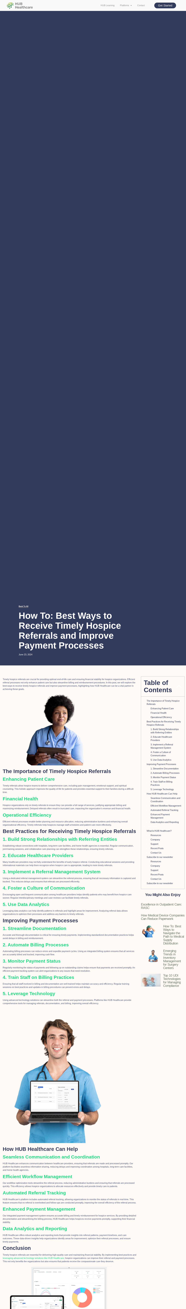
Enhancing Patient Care (162, 708)
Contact (141, 5)
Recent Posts (157, 848)
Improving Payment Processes (161, 764)
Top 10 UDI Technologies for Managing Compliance (172, 980)
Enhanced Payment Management (160, 816)
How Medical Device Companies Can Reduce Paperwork (163, 917)
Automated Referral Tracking (164, 810)
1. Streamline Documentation (165, 768)
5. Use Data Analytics (161, 760)
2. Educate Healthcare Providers (161, 738)
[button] (179, 686)
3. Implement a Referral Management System (162, 746)
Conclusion (152, 826)
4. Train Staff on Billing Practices (161, 783)
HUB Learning (108, 5)
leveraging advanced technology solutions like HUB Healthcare (33, 1258)
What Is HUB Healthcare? (159, 831)
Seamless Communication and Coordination (165, 800)
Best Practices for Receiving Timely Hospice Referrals (164, 723)
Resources (156, 835)
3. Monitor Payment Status (163, 777)
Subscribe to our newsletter (160, 857)
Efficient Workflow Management (166, 806)
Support (154, 844)
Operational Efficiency (161, 717)
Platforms (124, 5)
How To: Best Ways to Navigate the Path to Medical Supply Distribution (173, 934)
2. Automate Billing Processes (165, 773)
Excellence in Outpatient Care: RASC (161, 906)
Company (155, 839)
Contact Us (156, 853)
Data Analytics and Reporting (165, 822)
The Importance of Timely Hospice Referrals (163, 702)
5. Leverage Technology (162, 789)
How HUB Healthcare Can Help (162, 794)
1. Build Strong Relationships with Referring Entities (165, 731)
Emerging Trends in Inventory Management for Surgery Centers (172, 959)
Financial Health (159, 713)
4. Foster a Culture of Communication (161, 754)
